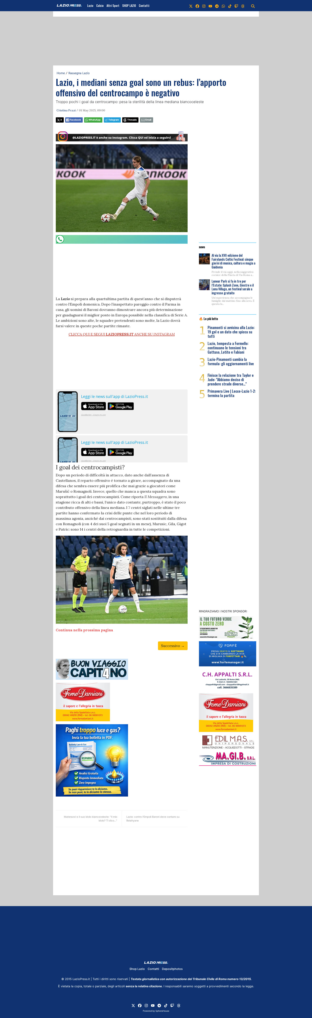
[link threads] (243, 5)
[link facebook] (197, 5)
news (202, 246)
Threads (132, 119)
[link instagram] (204, 5)
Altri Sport (113, 5)
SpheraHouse (162, 1011)
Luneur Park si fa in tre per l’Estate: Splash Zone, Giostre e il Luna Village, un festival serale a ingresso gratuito (233, 287)
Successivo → (173, 645)
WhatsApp (95, 119)
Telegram (113, 119)
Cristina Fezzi (66, 110)
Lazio (90, 5)
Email (148, 119)
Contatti (144, 5)
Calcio (100, 5)
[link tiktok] (230, 5)
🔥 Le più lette (208, 318)
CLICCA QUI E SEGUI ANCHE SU (122, 334)
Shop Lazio (137, 969)
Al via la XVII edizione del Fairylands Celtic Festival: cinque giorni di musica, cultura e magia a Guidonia (233, 261)
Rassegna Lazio (79, 73)
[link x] (191, 5)
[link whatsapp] (223, 5)
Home (61, 73)
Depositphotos (172, 969)
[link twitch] (236, 5)
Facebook (75, 119)
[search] (253, 5)
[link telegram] (217, 5)
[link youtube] (210, 5)
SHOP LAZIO (129, 5)
